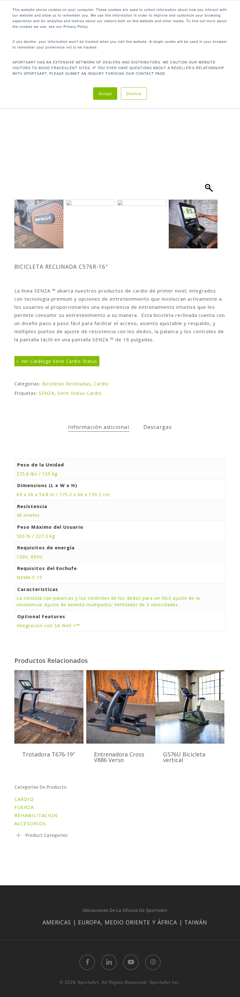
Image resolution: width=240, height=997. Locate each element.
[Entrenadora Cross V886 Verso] (120, 707)
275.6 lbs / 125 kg (37, 474)
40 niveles (28, 515)
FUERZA (24, 807)
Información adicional (98, 426)
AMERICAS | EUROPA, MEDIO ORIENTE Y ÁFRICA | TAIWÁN (124, 922)
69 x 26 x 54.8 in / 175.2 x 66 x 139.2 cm (63, 494)
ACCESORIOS (30, 823)
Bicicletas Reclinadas (66, 384)
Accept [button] (105, 93)
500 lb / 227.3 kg (36, 536)
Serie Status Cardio (80, 393)
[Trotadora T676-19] (48, 707)
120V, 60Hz (29, 557)
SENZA (46, 393)
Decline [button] (134, 93)
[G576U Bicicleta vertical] (189, 707)
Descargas (157, 426)
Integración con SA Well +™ (48, 625)
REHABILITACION (36, 815)
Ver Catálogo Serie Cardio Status (58, 361)
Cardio (101, 384)
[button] (209, 129)
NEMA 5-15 (29, 577)
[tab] (99, 427)
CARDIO (24, 799)
